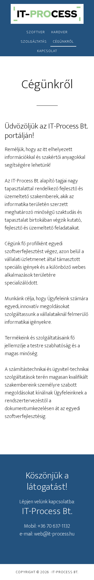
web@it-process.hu (54, 533)
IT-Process (47, 14)
